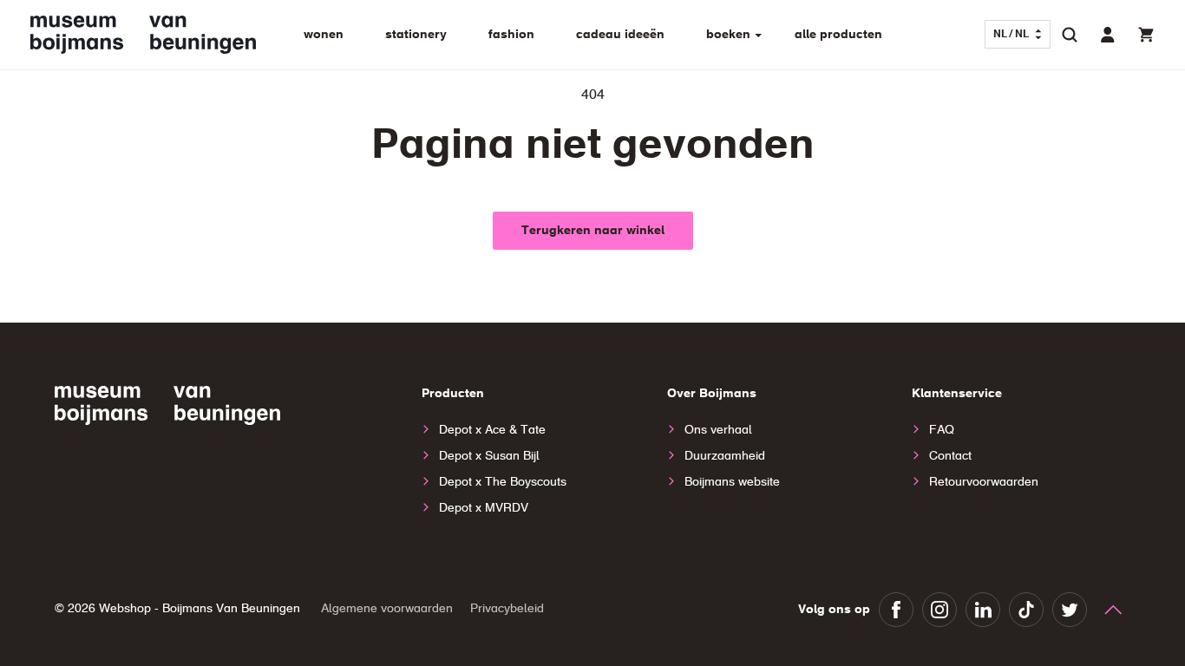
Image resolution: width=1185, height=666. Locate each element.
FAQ (941, 430)
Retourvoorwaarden (983, 482)
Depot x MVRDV (483, 508)
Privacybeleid (507, 609)
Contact (950, 456)
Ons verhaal (718, 430)
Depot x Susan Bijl (489, 456)
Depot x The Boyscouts (502, 482)
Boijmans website (732, 482)
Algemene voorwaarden (387, 609)
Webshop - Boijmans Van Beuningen (199, 609)
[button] (1070, 35)
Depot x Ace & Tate (492, 430)
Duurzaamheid (724, 456)
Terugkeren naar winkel (593, 231)
